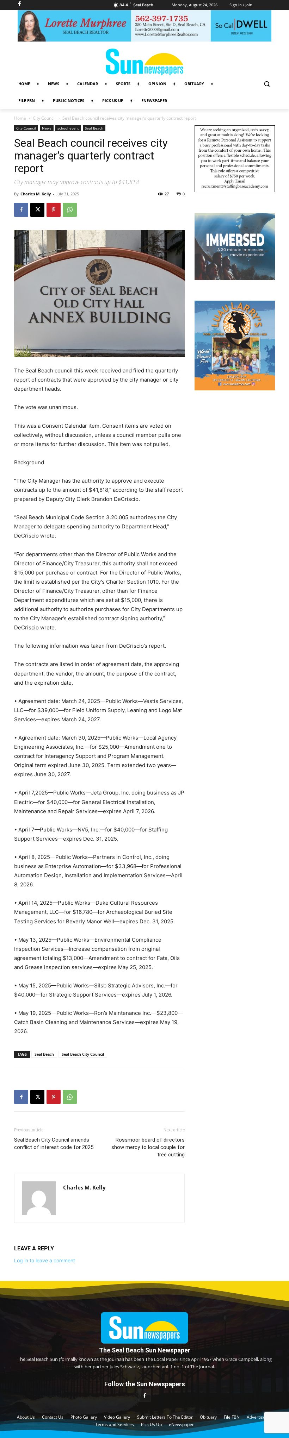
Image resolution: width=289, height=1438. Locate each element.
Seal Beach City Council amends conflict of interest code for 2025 (53, 1143)
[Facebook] (21, 210)
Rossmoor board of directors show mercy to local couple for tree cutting (148, 1147)
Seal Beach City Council (83, 1054)
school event (68, 128)
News (46, 128)
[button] (266, 84)
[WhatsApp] (70, 210)
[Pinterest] (54, 210)
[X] (37, 210)
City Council (44, 118)
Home (20, 118)
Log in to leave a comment (44, 1260)
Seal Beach (94, 128)
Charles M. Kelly (35, 193)
